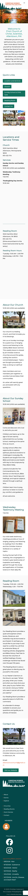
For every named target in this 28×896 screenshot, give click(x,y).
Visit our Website (10, 770)
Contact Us (8, 106)
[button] (10, 116)
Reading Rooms (9, 809)
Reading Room (9, 100)
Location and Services (12, 81)
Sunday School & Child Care (12, 93)
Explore (6, 801)
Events (6, 797)
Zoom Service (8, 812)
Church (7, 86)
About (6, 794)
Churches (7, 806)
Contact (6, 815)
